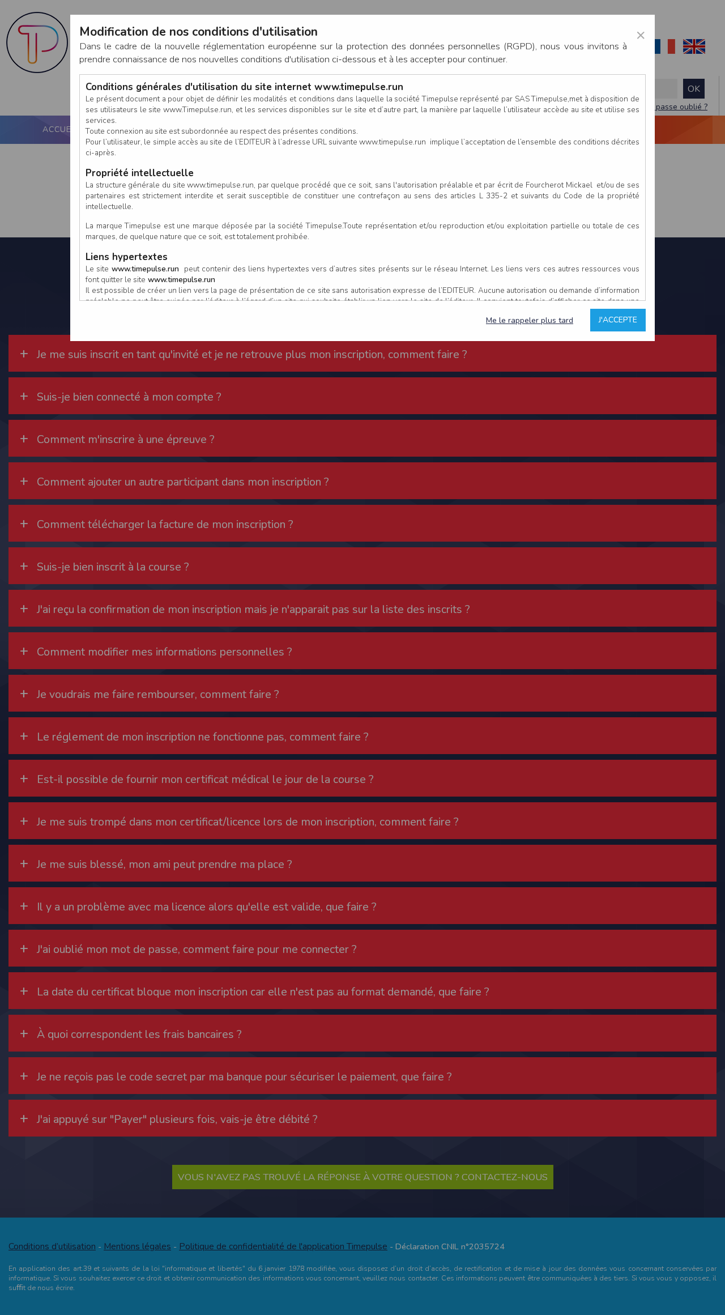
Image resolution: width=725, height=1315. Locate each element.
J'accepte (618, 319)
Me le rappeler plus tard (529, 320)
